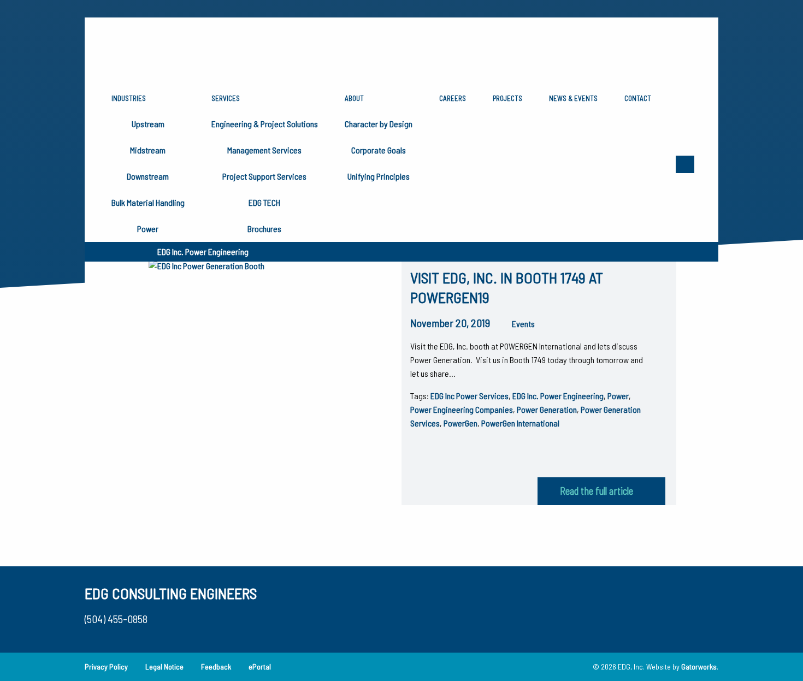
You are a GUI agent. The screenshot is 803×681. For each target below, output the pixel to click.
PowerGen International (520, 423)
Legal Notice (164, 666)
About (354, 98)
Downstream (148, 176)
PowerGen (460, 423)
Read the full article (596, 491)
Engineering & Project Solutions (264, 124)
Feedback (216, 666)
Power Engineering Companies (461, 409)
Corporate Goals (378, 150)
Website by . (682, 666)
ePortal (260, 666)
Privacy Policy (106, 666)
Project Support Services (264, 176)
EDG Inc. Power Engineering (558, 395)
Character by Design (378, 124)
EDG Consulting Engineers (171, 593)
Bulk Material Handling (148, 202)
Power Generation (547, 409)
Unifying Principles (378, 176)
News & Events (573, 98)
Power (147, 228)
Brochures (264, 228)
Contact (637, 98)
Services (225, 98)
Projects (507, 98)
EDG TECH (264, 202)
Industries (128, 98)
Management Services (264, 150)
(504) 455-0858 (116, 618)
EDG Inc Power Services (469, 395)
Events (523, 323)
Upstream (148, 124)
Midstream (148, 150)
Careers (452, 98)
